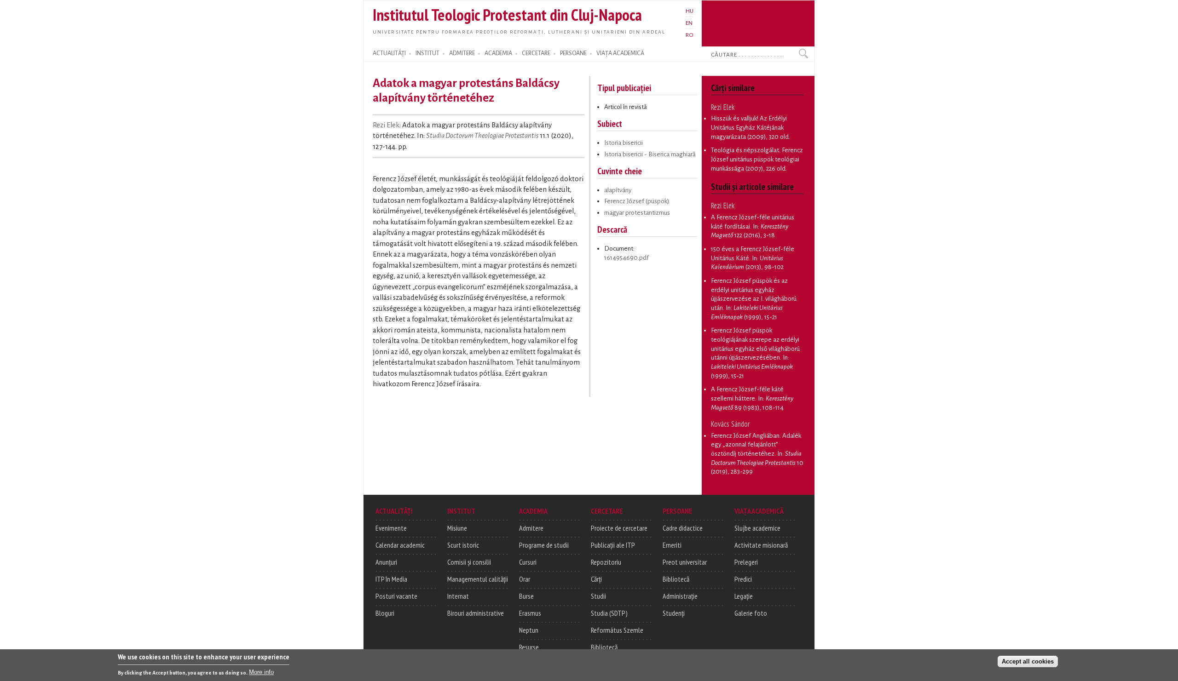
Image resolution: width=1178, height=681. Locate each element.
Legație (743, 596)
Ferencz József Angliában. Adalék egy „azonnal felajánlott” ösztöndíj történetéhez (756, 444)
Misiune (457, 527)
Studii (598, 596)
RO (689, 35)
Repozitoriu (606, 562)
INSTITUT (427, 53)
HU (689, 11)
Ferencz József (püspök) (636, 201)
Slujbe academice (757, 527)
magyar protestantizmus (637, 212)
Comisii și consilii (469, 562)
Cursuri (528, 562)
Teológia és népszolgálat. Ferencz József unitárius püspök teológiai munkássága (757, 159)
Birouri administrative (475, 613)
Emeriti (672, 544)
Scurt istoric (463, 544)
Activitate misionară (761, 544)
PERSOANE (573, 53)
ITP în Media (391, 579)
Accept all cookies (1028, 661)
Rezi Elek (386, 125)
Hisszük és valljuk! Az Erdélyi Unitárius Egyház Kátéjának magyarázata (749, 127)
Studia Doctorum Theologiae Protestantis (482, 135)
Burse (526, 596)
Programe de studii (544, 544)
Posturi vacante (396, 596)
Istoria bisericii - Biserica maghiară (650, 154)
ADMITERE (462, 53)
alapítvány (617, 190)
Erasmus (530, 613)
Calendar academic (400, 544)
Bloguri (384, 613)
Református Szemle (617, 630)
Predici (743, 579)
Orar (524, 579)
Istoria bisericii (623, 142)
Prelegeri (746, 562)
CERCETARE (536, 53)
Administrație (680, 596)
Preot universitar (685, 562)
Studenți (674, 613)
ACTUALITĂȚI (389, 53)
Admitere (531, 527)
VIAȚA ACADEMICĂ (620, 53)
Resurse (529, 647)
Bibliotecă (604, 647)
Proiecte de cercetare (619, 527)
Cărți (596, 579)
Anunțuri (386, 562)
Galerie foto (750, 613)
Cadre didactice (683, 527)
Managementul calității (477, 579)
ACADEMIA (498, 53)
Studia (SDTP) (609, 613)
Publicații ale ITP (613, 544)
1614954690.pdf (626, 257)
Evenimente (391, 527)
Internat (458, 596)
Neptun (528, 630)
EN (689, 23)
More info (261, 672)
